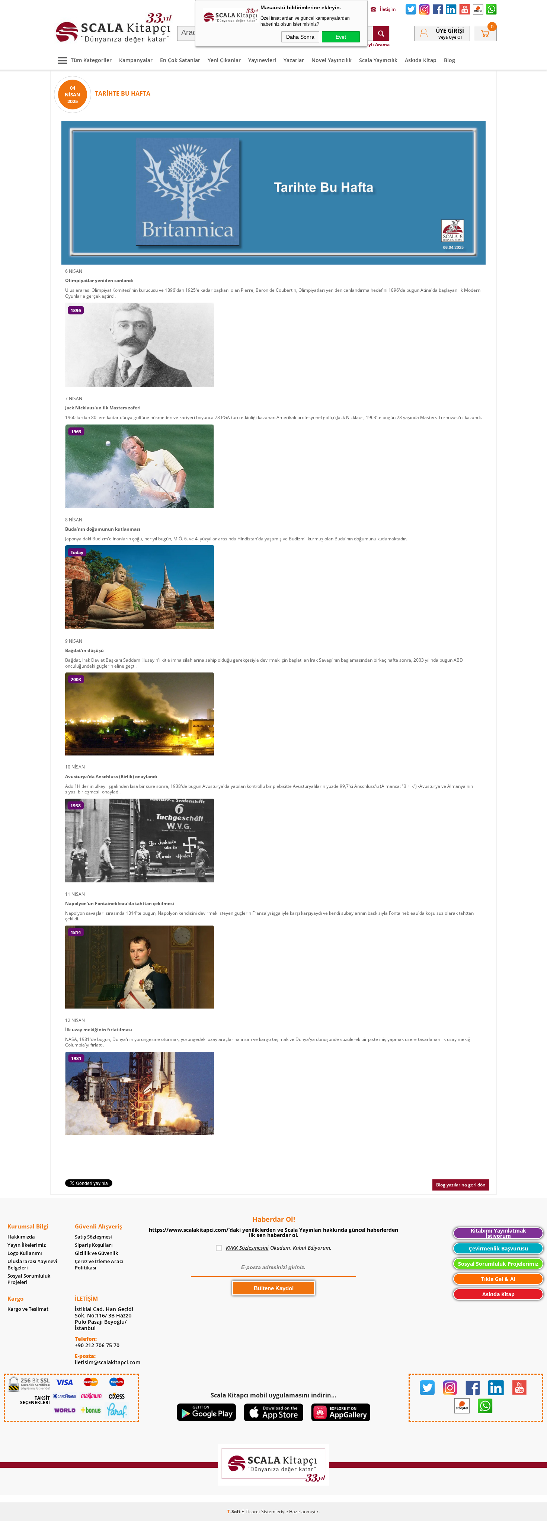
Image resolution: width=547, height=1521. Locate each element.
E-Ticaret (250, 1511)
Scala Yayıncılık (378, 60)
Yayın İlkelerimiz (26, 1245)
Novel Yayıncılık (331, 60)
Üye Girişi (450, 30)
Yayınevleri (262, 60)
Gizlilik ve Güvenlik (96, 1253)
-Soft (234, 1511)
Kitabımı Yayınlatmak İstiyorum (498, 1233)
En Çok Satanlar (180, 60)
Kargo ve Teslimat (27, 1309)
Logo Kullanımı (24, 1253)
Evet (341, 37)
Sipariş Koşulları (94, 1245)
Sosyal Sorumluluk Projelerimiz (498, 1263)
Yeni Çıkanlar (224, 60)
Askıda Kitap (420, 60)
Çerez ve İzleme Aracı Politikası (99, 1264)
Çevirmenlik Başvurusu (498, 1248)
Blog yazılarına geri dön (461, 1185)
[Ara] (381, 33)
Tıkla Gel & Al (498, 1278)
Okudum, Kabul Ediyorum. (279, 1247)
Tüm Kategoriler (91, 60)
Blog (449, 60)
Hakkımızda (21, 1237)
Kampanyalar (136, 60)
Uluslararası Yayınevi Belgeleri (32, 1264)
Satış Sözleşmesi (93, 1237)
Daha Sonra (300, 37)
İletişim (388, 9)
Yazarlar (294, 60)
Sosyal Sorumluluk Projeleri (28, 1279)
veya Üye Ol (450, 37)
